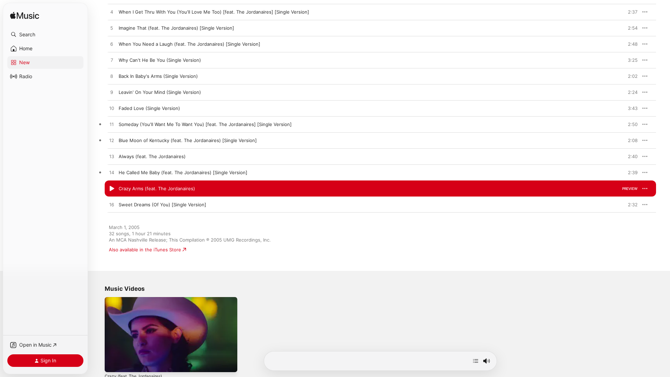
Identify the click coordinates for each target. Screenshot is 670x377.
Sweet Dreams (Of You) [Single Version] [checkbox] (162, 204)
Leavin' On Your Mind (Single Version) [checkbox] (160, 92)
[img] (24, 16)
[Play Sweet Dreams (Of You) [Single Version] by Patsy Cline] (112, 205)
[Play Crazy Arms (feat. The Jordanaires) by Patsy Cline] (112, 189)
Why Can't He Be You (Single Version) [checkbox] (160, 60)
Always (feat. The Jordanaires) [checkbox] (152, 156)
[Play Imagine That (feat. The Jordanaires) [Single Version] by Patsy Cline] (112, 28)
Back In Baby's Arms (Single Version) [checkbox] (158, 76)
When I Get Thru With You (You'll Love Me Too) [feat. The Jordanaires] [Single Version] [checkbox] (214, 12)
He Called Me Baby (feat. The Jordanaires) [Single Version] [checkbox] (183, 172)
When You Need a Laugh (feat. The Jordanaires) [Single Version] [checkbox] (189, 44)
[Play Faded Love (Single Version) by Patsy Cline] (112, 108)
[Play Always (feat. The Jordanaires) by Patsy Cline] (112, 157)
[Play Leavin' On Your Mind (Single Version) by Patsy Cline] (112, 92)
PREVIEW (630, 12)
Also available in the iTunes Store (145, 249)
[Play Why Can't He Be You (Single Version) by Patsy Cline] (112, 60)
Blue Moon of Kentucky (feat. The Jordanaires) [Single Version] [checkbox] (188, 140)
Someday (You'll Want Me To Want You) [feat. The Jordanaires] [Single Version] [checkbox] (205, 124)
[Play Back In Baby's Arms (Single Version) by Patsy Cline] (112, 76)
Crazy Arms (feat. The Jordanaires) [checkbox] (157, 188)
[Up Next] (475, 361)
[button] (45, 34)
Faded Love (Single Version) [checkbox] (149, 108)
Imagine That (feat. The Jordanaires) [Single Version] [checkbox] (176, 28)
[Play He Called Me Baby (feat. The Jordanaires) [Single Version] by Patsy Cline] (112, 173)
